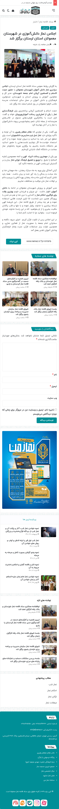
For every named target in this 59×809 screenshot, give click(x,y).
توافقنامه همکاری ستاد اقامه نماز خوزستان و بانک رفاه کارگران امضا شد (45, 281)
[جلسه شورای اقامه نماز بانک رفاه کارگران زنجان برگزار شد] (44, 298)
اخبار (35, 21)
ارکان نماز (52, 696)
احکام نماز (52, 690)
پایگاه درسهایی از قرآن (46, 757)
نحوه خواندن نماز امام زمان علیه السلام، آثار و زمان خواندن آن (22, 578)
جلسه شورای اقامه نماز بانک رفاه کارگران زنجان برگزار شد (45, 310)
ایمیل (53, 386)
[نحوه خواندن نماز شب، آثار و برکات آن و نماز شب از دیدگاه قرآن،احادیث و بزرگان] (48, 532)
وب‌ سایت (52, 398)
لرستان (45, 28)
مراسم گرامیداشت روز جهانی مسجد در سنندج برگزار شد (31, 3)
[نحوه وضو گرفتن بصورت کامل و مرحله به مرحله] (48, 556)
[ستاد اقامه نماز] (29, 10)
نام (54, 374)
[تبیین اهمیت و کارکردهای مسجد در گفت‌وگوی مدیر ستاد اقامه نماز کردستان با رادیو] (15, 268)
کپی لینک (13, 241)
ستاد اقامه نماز (46, 21)
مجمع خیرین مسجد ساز (45, 766)
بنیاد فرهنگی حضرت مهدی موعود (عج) (40, 762)
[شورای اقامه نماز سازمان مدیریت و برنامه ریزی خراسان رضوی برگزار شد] (15, 298)
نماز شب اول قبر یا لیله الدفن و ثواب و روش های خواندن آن (23, 542)
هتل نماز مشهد (48, 775)
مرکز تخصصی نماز (47, 771)
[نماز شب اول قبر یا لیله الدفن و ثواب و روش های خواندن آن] (48, 544)
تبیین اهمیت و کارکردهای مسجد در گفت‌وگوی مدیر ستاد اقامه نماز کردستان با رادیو (15, 281)
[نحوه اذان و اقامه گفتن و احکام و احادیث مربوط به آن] (48, 568)
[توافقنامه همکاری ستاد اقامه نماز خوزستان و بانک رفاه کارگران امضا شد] (44, 268)
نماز (17, 791)
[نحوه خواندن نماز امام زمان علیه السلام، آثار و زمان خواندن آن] (48, 583)
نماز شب (53, 684)
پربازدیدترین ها (29, 519)
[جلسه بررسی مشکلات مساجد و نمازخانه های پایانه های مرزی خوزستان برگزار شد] (49, 663)
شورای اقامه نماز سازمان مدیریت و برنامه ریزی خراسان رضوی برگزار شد (16, 312)
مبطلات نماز (51, 702)
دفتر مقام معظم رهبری (45, 753)
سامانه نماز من (48, 780)
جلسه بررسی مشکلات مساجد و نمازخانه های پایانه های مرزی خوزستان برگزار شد (21, 660)
